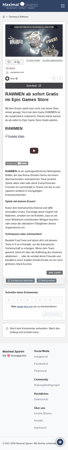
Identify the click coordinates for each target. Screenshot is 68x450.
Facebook (39, 363)
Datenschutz (41, 399)
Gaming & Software (18, 17)
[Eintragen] (60, 442)
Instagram (39, 356)
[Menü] (62, 6)
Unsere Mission (43, 413)
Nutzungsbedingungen (46, 385)
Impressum (40, 427)
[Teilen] (53, 78)
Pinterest (39, 371)
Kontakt (38, 420)
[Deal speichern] (60, 78)
